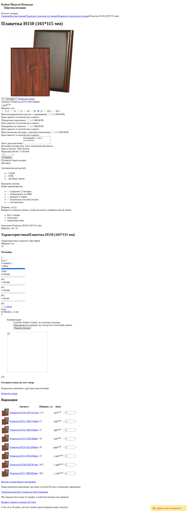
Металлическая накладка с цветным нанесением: (26, 132)
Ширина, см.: (8, 108)
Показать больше (22, 328)
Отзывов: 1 (11, 99)
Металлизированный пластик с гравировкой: (24, 114)
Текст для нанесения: (12, 143)
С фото (8, 306)
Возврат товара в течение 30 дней (18, 502)
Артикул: (6, 101)
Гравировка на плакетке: (14, 126)
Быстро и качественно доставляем (18, 482)
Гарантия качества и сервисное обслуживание (24, 492)
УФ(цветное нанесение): (14, 120)
